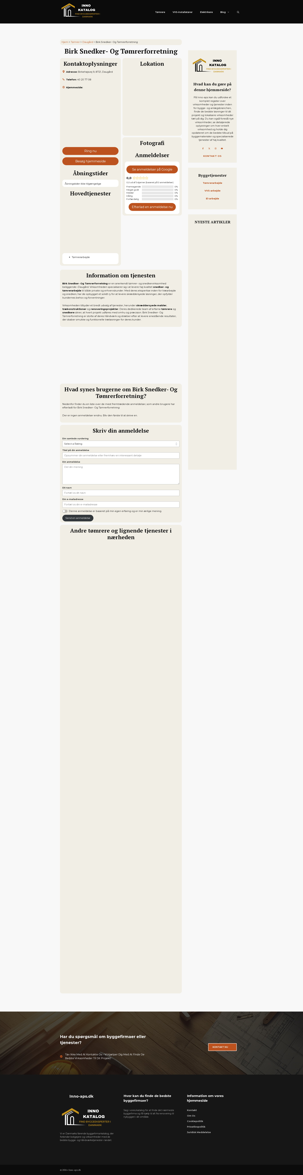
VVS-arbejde (212, 190)
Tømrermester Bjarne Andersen (84, 615)
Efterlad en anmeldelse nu (152, 207)
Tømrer (75, 42)
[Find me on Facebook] (203, 148)
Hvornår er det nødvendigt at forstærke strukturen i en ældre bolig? (212, 314)
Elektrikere (206, 12)
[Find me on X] (209, 148)
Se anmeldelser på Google (152, 169)
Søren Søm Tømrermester (80, 988)
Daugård (87, 42)
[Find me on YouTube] (222, 148)
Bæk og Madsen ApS (76, 689)
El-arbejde (212, 198)
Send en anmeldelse (77, 517)
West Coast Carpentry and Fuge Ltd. (87, 914)
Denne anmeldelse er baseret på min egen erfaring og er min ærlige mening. (115, 511)
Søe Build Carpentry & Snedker (84, 839)
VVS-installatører (183, 12)
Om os (191, 1115)
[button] (238, 12)
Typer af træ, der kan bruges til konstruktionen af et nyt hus (211, 265)
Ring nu (90, 151)
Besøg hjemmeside (90, 161)
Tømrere (160, 12)
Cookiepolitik (195, 1121)
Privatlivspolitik (196, 1126)
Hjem (65, 42)
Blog (223, 12)
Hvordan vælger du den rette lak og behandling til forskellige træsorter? (211, 360)
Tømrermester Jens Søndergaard (85, 764)
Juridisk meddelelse (199, 1132)
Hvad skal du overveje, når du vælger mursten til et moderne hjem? (212, 420)
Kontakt (192, 1110)
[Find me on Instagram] (215, 148)
